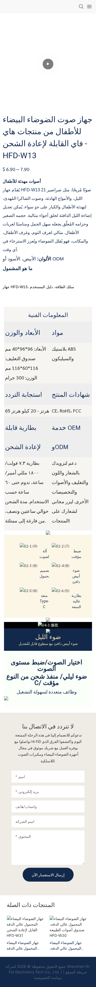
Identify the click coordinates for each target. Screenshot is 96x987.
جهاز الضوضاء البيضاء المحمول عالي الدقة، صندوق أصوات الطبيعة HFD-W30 (67, 945)
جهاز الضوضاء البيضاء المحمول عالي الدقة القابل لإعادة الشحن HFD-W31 (26, 945)
